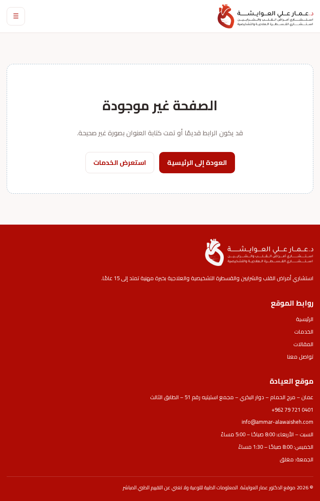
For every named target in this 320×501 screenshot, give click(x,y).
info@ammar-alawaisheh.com (277, 422)
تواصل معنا (300, 357)
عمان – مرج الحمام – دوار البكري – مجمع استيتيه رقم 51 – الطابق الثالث (231, 397)
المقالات (303, 344)
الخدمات (303, 331)
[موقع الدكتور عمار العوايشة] (265, 16)
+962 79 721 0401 (292, 410)
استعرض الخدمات (119, 162)
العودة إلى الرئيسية (197, 162)
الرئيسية (304, 319)
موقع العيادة (291, 381)
